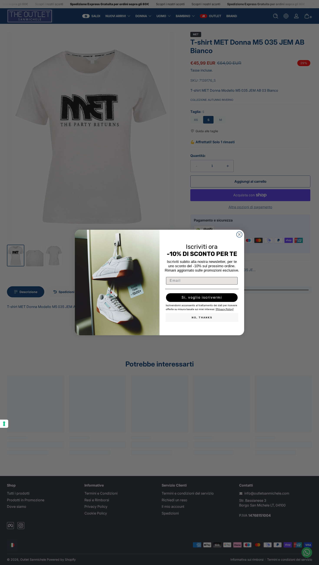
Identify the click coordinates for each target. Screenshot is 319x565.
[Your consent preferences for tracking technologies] (4, 424)
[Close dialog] (239, 234)
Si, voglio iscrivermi (202, 297)
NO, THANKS (202, 317)
